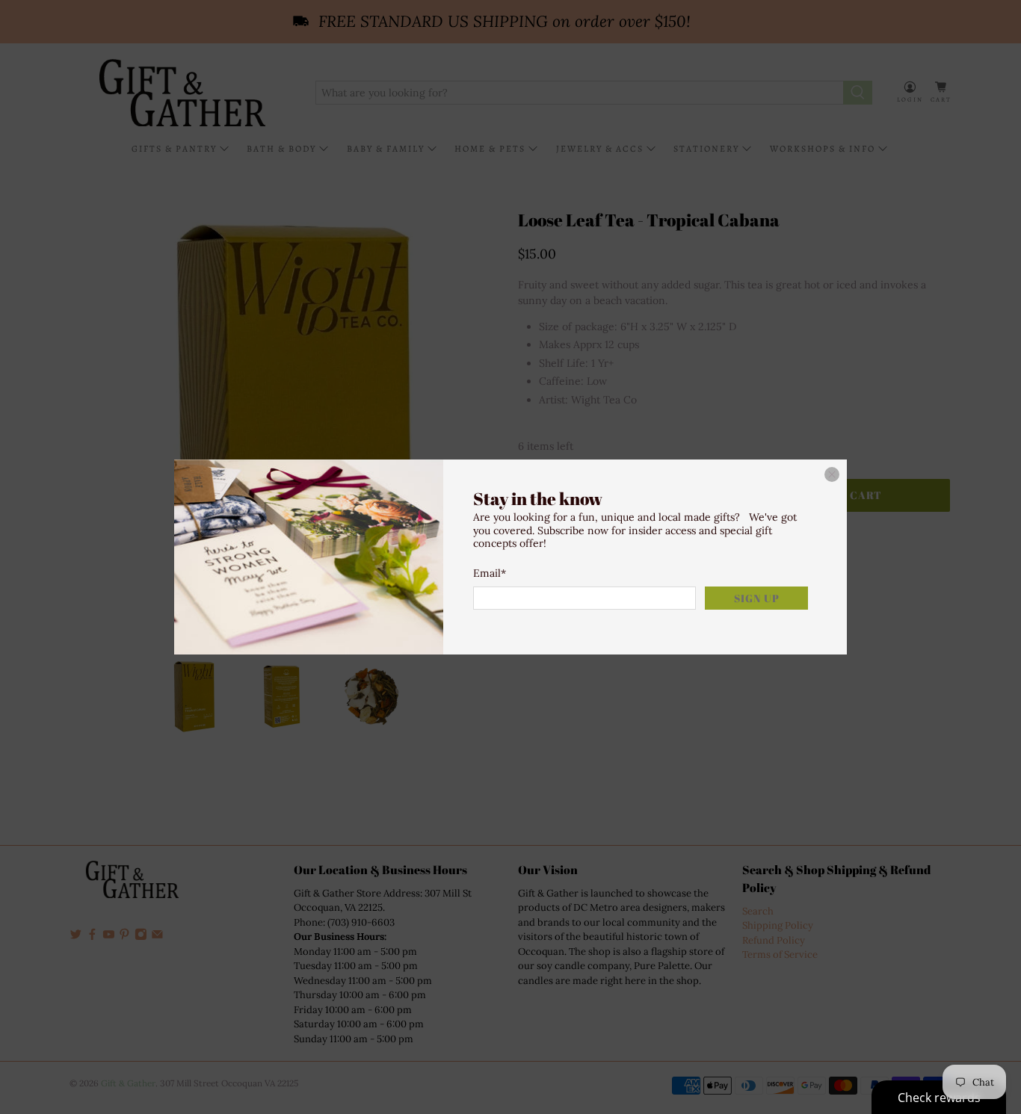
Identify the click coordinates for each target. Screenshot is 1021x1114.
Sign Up (757, 598)
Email (489, 573)
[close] (831, 474)
